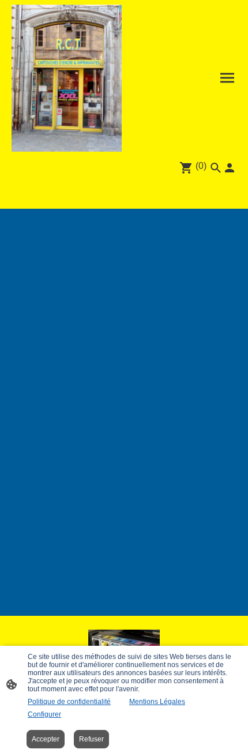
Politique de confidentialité (69, 702)
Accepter (45, 739)
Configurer (44, 714)
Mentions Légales (157, 702)
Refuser (91, 739)
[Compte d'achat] (229, 168)
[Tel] (164, 194)
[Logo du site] (67, 78)
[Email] (144, 194)
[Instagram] (104, 194)
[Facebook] (84, 194)
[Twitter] (124, 194)
